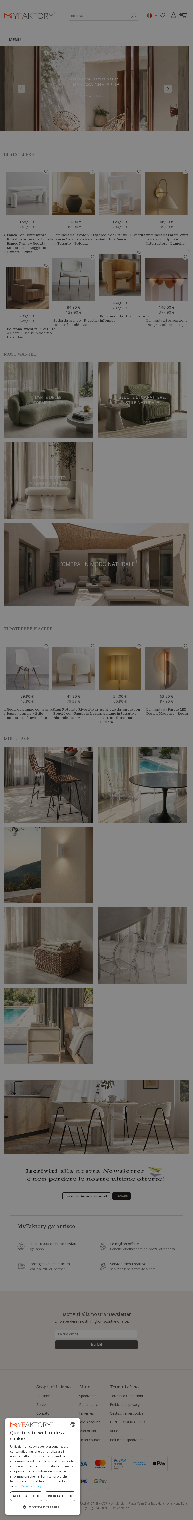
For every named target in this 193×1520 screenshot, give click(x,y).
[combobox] (72, 1424)
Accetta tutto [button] (26, 1496)
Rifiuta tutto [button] (60, 1496)
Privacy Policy (31, 1486)
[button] (42, 1507)
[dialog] (42, 1466)
